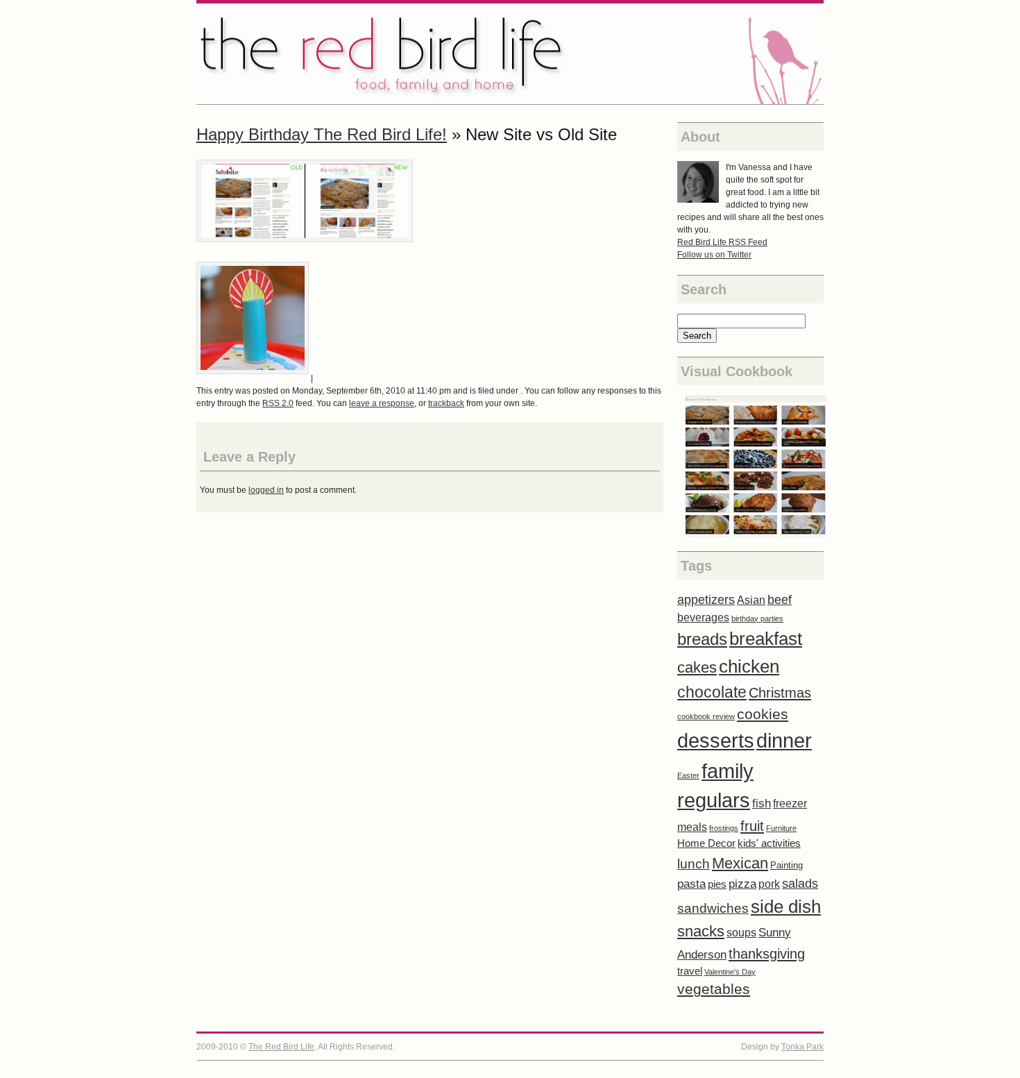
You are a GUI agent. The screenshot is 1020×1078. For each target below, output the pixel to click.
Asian (751, 600)
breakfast (765, 638)
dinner (784, 741)
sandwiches (713, 908)
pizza (742, 884)
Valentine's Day (730, 972)
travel (689, 971)
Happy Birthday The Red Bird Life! (321, 134)
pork (769, 884)
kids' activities (769, 843)
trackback (446, 403)
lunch (693, 864)
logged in (266, 490)
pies (717, 884)
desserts (715, 740)
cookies (762, 714)
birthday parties (757, 618)
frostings (723, 828)
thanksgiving (767, 953)
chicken (749, 666)
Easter (688, 775)
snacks (700, 931)
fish (761, 803)
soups (741, 932)
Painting (786, 865)
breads (702, 639)
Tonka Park (802, 1047)
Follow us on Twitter (714, 255)
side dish (786, 906)
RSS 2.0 (278, 403)
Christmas (780, 692)
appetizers (706, 600)
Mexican (740, 863)
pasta (691, 884)
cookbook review (706, 716)
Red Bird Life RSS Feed (722, 242)
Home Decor (706, 843)
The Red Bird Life (510, 53)
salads (800, 884)
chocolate (712, 692)
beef (779, 599)
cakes (697, 667)
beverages (703, 617)
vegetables (713, 989)
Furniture (781, 828)
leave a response (381, 403)
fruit (752, 826)
